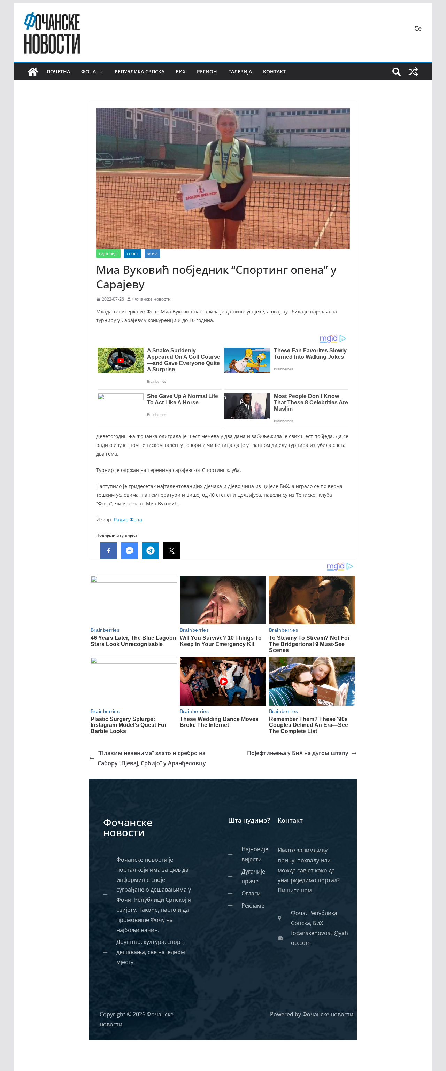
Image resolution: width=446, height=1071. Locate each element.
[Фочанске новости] (32, 71)
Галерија (240, 71)
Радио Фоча (128, 519)
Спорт (132, 253)
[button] (99, 72)
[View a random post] (413, 71)
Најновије (108, 253)
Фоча (88, 71)
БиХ (181, 71)
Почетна (58, 71)
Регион (207, 71)
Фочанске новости (151, 299)
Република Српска (139, 71)
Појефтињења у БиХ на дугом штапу (297, 753)
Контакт (274, 71)
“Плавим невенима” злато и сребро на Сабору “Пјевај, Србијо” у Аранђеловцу (152, 758)
